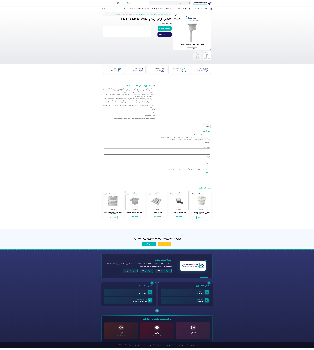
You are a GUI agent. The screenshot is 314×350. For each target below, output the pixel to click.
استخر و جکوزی (151, 9)
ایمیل (208, 163)
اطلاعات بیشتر (201, 218)
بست (122, 9)
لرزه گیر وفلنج (163, 9)
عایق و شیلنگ (175, 9)
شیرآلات (186, 9)
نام (208, 157)
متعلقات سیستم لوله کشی (134, 9)
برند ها (208, 9)
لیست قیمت (105, 9)
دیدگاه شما (206, 147)
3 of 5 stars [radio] (204, 144)
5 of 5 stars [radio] (199, 144)
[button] (175, 15)
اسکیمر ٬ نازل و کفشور (140, 14)
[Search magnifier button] (189, 3)
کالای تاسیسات (160, 14)
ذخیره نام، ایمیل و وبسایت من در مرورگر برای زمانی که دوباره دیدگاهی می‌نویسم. (187, 169)
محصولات (166, 14)
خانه (170, 14)
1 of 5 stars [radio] (209, 144)
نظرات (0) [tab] (206, 126)
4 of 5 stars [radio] (202, 144)
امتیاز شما (207, 142)
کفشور (133, 14)
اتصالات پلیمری (197, 9)
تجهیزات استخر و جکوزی (151, 14)
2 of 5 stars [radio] (206, 144)
